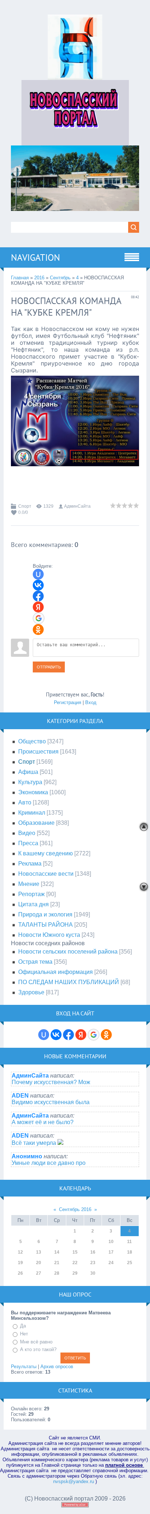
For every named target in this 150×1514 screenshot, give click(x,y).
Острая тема (35, 962)
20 (38, 1262)
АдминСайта (77, 506)
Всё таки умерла (35, 1143)
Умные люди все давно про (49, 1163)
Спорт (24, 506)
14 (56, 1252)
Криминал (31, 813)
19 (20, 1262)
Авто (24, 802)
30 (92, 1273)
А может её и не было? (43, 1122)
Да (23, 1326)
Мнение (28, 884)
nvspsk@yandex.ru (73, 1481)
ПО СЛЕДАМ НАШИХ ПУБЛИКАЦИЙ (68, 982)
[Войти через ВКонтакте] (38, 585)
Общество (32, 741)
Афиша (28, 772)
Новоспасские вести (46, 874)
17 (111, 1252)
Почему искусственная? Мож (51, 1082)
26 (20, 1273)
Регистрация (67, 702)
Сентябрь (60, 277)
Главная (20, 277)
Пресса (28, 843)
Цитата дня (33, 904)
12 (20, 1252)
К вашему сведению (45, 853)
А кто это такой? (38, 1349)
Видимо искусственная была (51, 1102)
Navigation (35, 257)
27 (38, 1273)
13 (38, 1252)
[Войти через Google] (38, 618)
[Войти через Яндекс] (38, 607)
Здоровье (31, 992)
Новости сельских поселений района (68, 951)
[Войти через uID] (38, 574)
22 (75, 1262)
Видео (26, 833)
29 (75, 1273)
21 (56, 1262)
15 (75, 1252)
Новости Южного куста (49, 935)
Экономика (33, 792)
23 (92, 1262)
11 (129, 1241)
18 (129, 1252)
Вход (90, 702)
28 (56, 1273)
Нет (24, 1334)
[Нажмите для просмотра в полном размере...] (75, 471)
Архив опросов (56, 1366)
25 (129, 1262)
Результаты (23, 1366)
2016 (39, 277)
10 (111, 1241)
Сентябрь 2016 (75, 1209)
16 (92, 1252)
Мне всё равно (36, 1342)
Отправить (49, 667)
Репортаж (31, 894)
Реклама (30, 863)
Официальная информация (55, 972)
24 (111, 1262)
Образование (36, 823)
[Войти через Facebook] (38, 596)
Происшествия (38, 751)
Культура (30, 782)
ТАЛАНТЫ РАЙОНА (45, 925)
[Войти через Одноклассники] (38, 629)
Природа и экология (45, 914)
